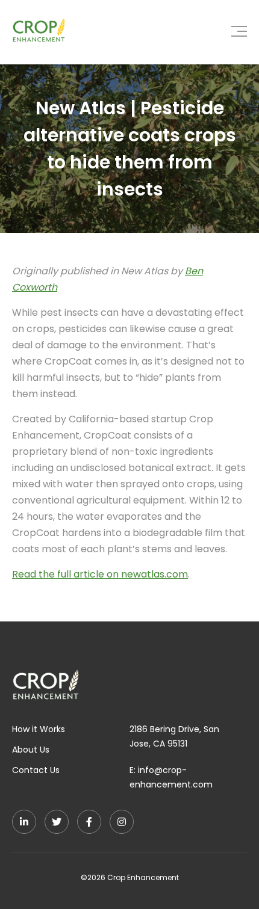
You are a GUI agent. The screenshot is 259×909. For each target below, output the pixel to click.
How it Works (38, 729)
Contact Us (36, 770)
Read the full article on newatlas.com (100, 574)
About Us (30, 750)
